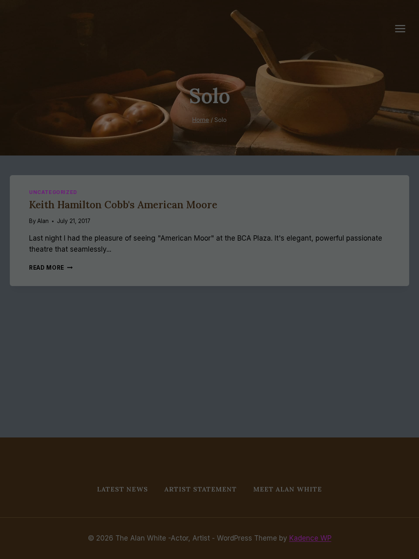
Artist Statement (200, 489)
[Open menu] (404, 28)
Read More (51, 267)
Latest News (122, 489)
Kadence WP (310, 538)
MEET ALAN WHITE (287, 489)
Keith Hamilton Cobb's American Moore (123, 204)
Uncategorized (53, 192)
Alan (43, 221)
